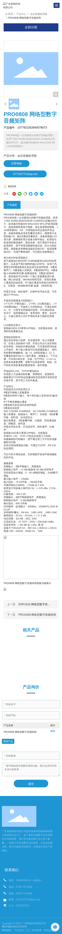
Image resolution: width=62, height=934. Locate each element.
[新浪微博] (14, 194)
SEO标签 (37, 930)
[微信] (20, 194)
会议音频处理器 (38, 14)
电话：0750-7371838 (20, 886)
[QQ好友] (31, 194)
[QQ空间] (36, 194)
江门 (27, 930)
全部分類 (31, 27)
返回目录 (12, 186)
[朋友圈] (25, 194)
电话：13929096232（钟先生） (26, 880)
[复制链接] (42, 194)
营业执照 (48, 930)
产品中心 (21, 14)
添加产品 (8, 741)
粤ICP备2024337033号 (14, 926)
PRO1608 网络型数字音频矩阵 (37, 614)
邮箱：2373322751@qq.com (24, 899)
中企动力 (19, 930)
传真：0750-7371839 (20, 893)
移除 (52, 731)
